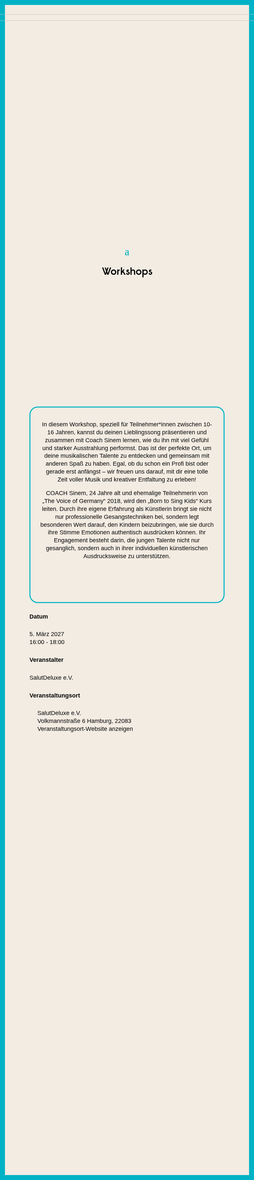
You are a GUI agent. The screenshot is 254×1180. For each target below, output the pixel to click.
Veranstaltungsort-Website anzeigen (85, 729)
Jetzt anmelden (88, 581)
